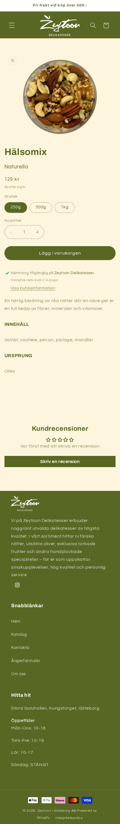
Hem (15, 621)
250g (16, 207)
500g (41, 207)
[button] (11, 25)
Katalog (19, 634)
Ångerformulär (25, 661)
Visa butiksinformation (33, 288)
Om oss (18, 674)
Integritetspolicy (69, 818)
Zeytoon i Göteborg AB (56, 810)
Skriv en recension (60, 461)
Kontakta (20, 648)
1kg (65, 207)
